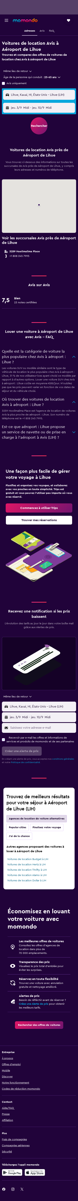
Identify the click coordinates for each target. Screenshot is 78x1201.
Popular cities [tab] (17, 827)
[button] (6, 20)
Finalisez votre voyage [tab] (47, 827)
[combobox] (18, 71)
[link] (39, 508)
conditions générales (63, 759)
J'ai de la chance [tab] (19, 836)
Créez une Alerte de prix (33, 1004)
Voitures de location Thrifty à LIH (27, 870)
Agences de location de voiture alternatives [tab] (36, 818)
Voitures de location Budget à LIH (27, 859)
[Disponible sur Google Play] (12, 1172)
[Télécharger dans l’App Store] (35, 1172)
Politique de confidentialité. (26, 762)
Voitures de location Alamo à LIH (27, 875)
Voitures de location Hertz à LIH (26, 864)
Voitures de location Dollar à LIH (26, 880)
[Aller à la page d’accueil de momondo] (25, 20)
